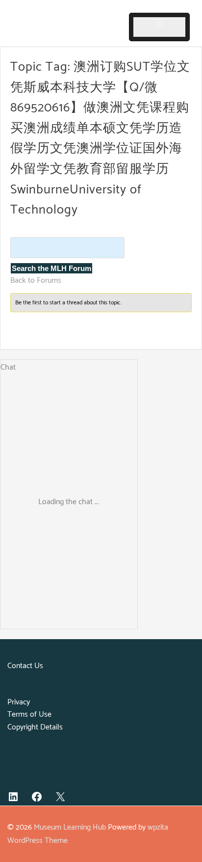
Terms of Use (29, 714)
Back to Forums (35, 280)
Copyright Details (35, 727)
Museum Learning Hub (70, 827)
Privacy (18, 702)
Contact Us (25, 666)
